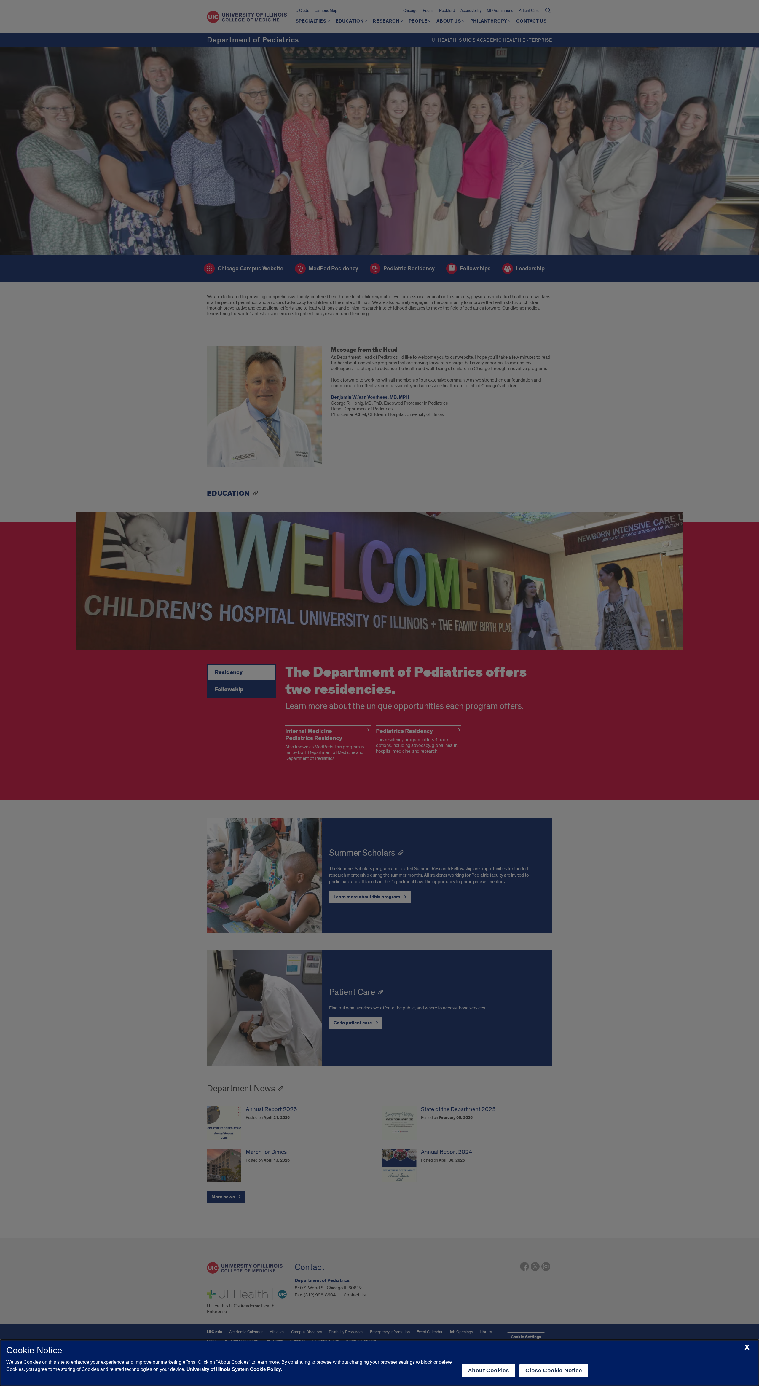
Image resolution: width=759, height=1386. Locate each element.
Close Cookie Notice (553, 1370)
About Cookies (488, 1370)
